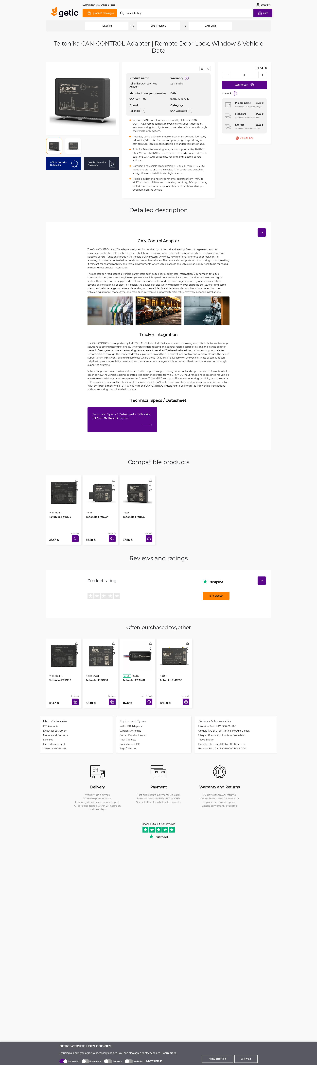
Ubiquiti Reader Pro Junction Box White (221, 725)
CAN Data (210, 25)
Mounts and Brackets (55, 725)
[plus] (263, 75)
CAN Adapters (178, 110)
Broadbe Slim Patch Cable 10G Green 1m (221, 734)
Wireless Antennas (130, 720)
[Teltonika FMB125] (138, 489)
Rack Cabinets (128, 729)
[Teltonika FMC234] (101, 489)
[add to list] (208, 68)
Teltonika (107, 25)
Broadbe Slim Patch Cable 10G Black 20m (222, 738)
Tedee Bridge (205, 729)
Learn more (169, 1053)
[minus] (226, 75)
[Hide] (262, 232)
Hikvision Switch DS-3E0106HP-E (217, 716)
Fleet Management (54, 734)
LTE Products (50, 716)
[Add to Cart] (76, 534)
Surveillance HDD (130, 734)
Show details (154, 1061)
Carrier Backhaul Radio (133, 725)
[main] (66, 12)
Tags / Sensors (128, 738)
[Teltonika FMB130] (64, 489)
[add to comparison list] (202, 68)
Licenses (48, 729)
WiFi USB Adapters (131, 716)
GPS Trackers (158, 25)
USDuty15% (246, 138)
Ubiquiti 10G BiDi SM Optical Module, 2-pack (223, 720)
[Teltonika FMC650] (174, 647)
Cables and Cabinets (54, 738)
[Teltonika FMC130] (101, 647)
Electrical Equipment (55, 720)
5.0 (126, 661)
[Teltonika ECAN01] (138, 647)
